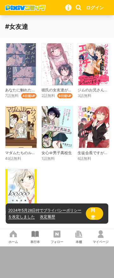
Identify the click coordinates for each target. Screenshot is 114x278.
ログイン (95, 7)
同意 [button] (93, 213)
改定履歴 (47, 216)
